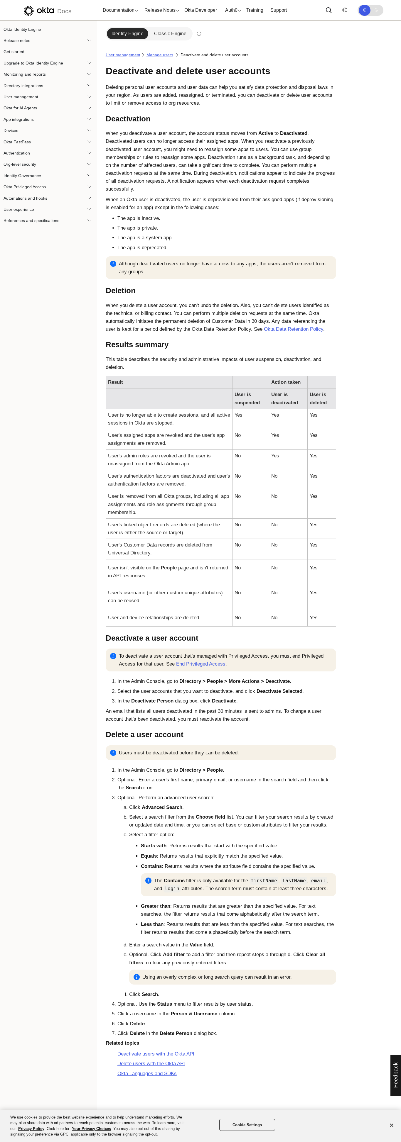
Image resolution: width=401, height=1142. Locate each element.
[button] (119, 10)
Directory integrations (23, 85)
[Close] (391, 1125)
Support (278, 10)
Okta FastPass (17, 142)
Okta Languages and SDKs (147, 1073)
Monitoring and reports (25, 74)
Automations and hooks (25, 198)
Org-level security (20, 164)
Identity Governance (22, 175)
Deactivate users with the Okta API (155, 1054)
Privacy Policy (31, 1128)
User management (21, 96)
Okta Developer (200, 10)
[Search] (328, 10)
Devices (11, 130)
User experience (19, 209)
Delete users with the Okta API (151, 1063)
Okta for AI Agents (20, 108)
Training (254, 10)
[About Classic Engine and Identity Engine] (199, 33)
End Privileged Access (200, 664)
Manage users (159, 54)
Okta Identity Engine (22, 29)
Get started (14, 52)
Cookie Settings (247, 1125)
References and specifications (31, 220)
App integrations (19, 119)
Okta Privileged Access (25, 186)
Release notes (17, 40)
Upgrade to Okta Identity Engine (33, 63)
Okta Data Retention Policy (293, 329)
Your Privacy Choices (91, 1128)
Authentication (17, 153)
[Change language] (344, 10)
